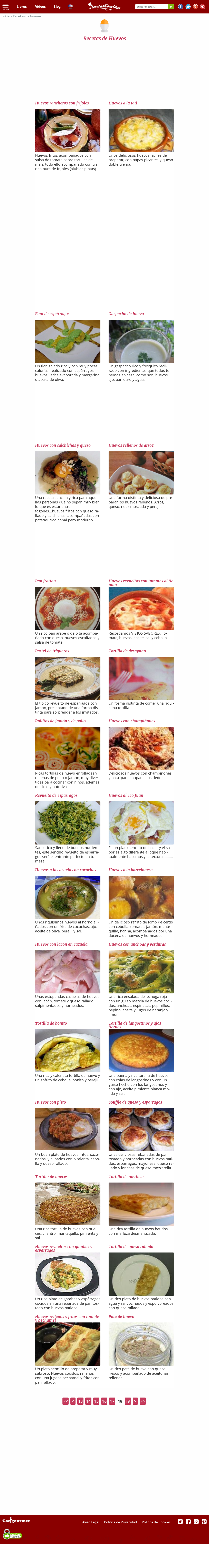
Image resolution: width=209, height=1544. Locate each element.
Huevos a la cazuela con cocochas (65, 869)
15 (96, 1401)
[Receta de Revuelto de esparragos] (67, 843)
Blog (57, 6)
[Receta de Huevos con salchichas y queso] (67, 493)
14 (88, 1401)
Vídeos (40, 6)
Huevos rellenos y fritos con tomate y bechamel (67, 1318)
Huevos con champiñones (132, 720)
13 (80, 1401)
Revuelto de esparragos (56, 795)
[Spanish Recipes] (70, 7)
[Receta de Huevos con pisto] (67, 1148)
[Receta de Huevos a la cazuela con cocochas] (67, 917)
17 (112, 1401)
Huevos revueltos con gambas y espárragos (63, 1248)
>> (142, 1401)
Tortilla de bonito (51, 1023)
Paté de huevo (121, 1316)
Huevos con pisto (50, 1102)
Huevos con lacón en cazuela (61, 944)
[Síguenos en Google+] (195, 7)
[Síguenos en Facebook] (180, 7)
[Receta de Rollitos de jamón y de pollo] (67, 768)
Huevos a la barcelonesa (131, 869)
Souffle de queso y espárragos (135, 1102)
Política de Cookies (156, 1522)
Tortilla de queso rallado (131, 1246)
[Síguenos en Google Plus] (196, 1521)
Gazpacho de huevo (126, 313)
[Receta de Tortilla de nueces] (67, 1224)
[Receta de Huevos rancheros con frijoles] (67, 151)
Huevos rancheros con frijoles (62, 103)
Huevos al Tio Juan (126, 795)
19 (128, 1401)
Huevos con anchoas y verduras (137, 944)
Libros (22, 6)
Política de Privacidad (121, 1522)
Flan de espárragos (52, 313)
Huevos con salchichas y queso (63, 445)
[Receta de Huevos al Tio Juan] (141, 843)
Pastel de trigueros (52, 650)
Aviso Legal (91, 1522)
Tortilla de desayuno (127, 650)
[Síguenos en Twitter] (188, 7)
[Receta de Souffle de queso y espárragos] (141, 1150)
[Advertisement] (104, 71)
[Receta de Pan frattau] (67, 629)
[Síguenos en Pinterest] (202, 7)
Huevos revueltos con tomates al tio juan (141, 583)
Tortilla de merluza (126, 1176)
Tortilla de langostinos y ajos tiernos (135, 1025)
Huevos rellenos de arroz (131, 445)
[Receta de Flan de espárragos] (67, 362)
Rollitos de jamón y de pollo (60, 720)
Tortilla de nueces (51, 1176)
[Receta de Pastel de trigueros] (67, 699)
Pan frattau (45, 581)
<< (65, 1401)
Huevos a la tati (123, 103)
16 (104, 1401)
